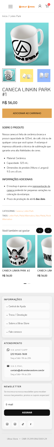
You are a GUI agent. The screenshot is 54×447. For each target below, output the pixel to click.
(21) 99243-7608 (18, 353)
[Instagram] (7, 424)
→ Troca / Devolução (16, 314)
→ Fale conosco (14, 331)
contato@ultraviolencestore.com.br (27, 370)
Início (5, 16)
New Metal (40, 215)
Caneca (19, 211)
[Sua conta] (40, 6)
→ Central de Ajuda (16, 306)
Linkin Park (28, 211)
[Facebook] (30, 424)
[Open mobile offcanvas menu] (10, 6)
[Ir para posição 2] (29, 283)
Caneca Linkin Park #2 (16, 270)
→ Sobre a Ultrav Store (17, 323)
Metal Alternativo (27, 215)
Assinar (27, 412)
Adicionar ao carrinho (27, 113)
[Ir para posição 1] (25, 283)
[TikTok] (23, 424)
